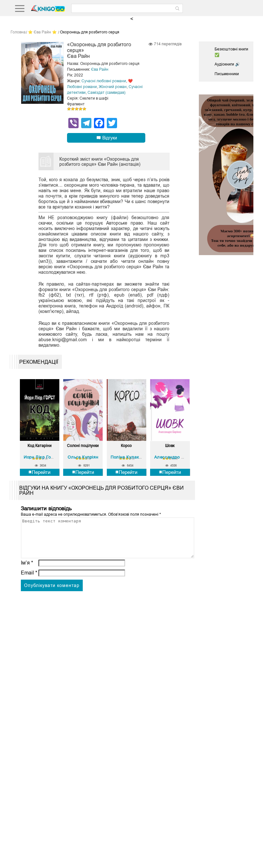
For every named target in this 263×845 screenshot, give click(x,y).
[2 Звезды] (73, 109)
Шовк (169, 446)
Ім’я (27, 562)
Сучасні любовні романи (103, 81)
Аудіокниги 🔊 (227, 64)
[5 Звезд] (84, 109)
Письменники (227, 74)
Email (29, 572)
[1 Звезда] (69, 109)
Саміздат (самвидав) (106, 92)
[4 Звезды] (80, 109)
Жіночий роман (113, 86)
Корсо (126, 446)
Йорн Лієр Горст (41, 457)
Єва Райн (99, 69)
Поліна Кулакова (128, 457)
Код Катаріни (40, 446)
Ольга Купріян (83, 457)
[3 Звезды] (77, 109)
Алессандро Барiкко (175, 457)
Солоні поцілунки (83, 446)
